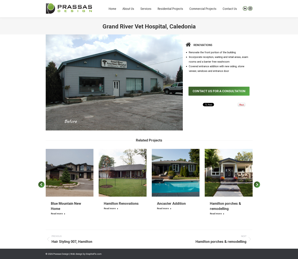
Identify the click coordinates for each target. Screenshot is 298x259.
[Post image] (70, 173)
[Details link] (74, 172)
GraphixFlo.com (94, 254)
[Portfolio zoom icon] (65, 172)
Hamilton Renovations (121, 203)
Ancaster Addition (171, 203)
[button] (41, 184)
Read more (57, 213)
